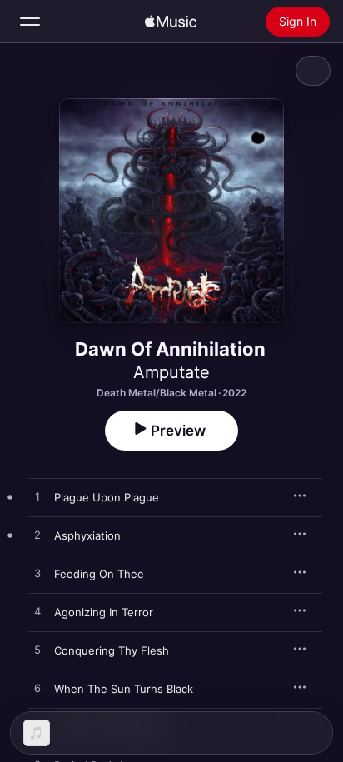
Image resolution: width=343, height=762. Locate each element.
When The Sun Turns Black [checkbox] (123, 688)
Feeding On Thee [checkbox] (99, 573)
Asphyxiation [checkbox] (87, 535)
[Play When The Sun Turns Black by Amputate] (37, 688)
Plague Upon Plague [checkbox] (106, 497)
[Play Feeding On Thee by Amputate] (37, 573)
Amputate (171, 372)
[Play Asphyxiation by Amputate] (37, 535)
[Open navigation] (30, 21)
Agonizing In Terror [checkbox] (103, 612)
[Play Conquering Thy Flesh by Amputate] (37, 650)
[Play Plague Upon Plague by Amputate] (37, 497)
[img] (170, 21)
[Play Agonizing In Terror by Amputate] (37, 612)
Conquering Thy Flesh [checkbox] (111, 650)
